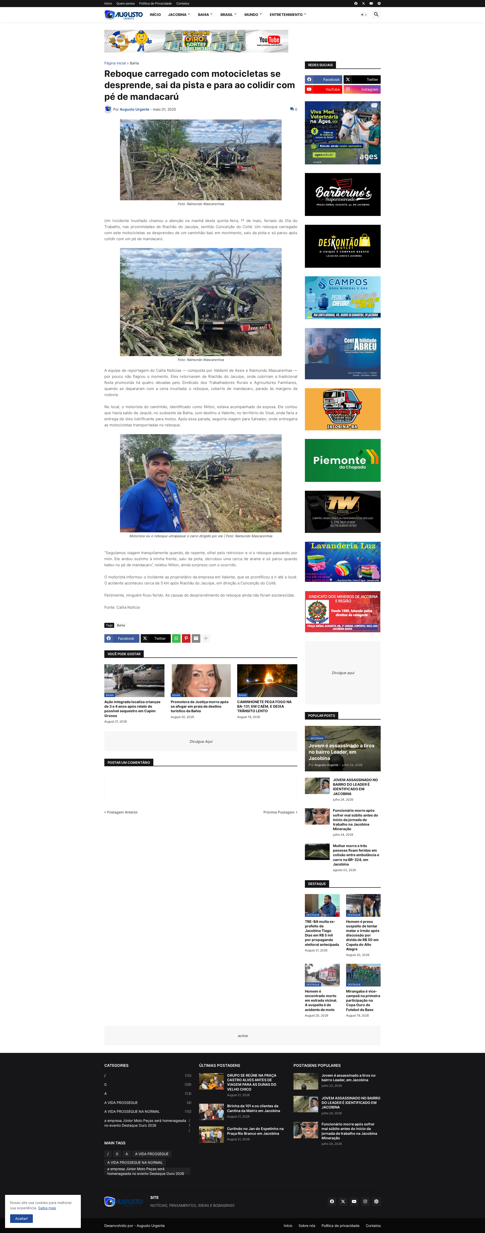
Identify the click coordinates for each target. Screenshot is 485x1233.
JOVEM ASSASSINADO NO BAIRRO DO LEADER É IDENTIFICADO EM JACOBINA (355, 787)
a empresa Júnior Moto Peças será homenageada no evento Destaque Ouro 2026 (147, 1125)
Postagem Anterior (122, 812)
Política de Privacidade (155, 3)
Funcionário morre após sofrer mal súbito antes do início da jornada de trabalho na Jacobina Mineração (355, 819)
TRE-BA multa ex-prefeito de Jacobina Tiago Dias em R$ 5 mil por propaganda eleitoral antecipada (322, 933)
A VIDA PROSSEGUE (147, 1102)
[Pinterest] (186, 638)
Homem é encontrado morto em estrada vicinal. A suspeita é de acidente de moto (321, 1000)
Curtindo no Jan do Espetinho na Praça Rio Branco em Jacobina (255, 1130)
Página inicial (115, 63)
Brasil (227, 14)
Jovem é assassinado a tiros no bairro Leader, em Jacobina (349, 1077)
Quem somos (125, 3)
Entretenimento (286, 14)
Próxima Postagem (279, 812)
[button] (364, 14)
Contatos (182, 3)
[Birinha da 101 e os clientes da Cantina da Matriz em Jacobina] (211, 1112)
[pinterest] (379, 3)
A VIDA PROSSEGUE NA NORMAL (147, 1111)
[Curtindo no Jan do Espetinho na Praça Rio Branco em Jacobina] (211, 1134)
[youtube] (371, 3)
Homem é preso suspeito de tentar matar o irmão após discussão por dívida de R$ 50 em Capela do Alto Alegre (362, 935)
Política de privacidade (340, 1225)
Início (108, 3)
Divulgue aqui (343, 673)
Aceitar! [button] (21, 1218)
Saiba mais (47, 1208)
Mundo (251, 14)
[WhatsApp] (176, 638)
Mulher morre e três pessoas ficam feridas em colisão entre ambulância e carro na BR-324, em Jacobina (356, 855)
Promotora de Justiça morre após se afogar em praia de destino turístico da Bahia (200, 706)
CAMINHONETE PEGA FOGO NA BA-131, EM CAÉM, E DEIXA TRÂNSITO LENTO (264, 706)
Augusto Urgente (151, 1225)
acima (243, 1035)
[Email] (196, 638)
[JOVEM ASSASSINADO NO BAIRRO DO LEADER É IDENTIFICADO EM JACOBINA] (317, 786)
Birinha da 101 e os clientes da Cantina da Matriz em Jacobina (253, 1108)
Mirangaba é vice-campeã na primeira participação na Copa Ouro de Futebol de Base (363, 1000)
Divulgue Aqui (200, 741)
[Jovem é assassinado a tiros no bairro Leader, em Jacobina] (306, 1081)
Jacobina (177, 14)
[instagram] (365, 1201)
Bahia (203, 14)
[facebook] (355, 3)
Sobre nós (307, 1225)
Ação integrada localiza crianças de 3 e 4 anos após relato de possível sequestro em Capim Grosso (132, 709)
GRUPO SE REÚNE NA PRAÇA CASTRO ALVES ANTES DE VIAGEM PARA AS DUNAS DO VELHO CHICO (251, 1082)
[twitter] (363, 3)
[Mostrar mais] (206, 638)
